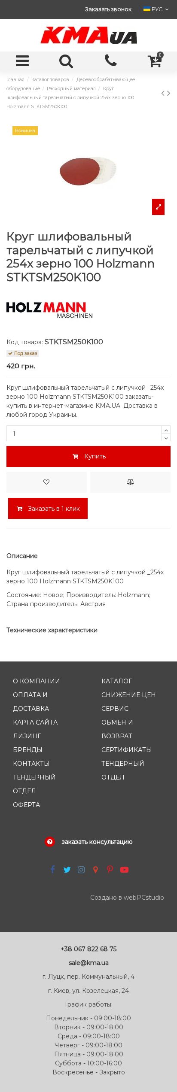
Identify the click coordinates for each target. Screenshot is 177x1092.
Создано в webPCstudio (127, 897)
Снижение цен (128, 695)
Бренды (28, 750)
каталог (116, 681)
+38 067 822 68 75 (88, 949)
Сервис (114, 709)
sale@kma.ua (89, 963)
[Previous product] (164, 93)
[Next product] (169, 93)
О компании (36, 681)
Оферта (26, 805)
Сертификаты (126, 750)
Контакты (31, 763)
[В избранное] (46, 482)
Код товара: (24, 342)
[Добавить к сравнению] (130, 482)
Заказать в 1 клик (53, 509)
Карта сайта (35, 722)
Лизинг (27, 736)
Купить (95, 456)
